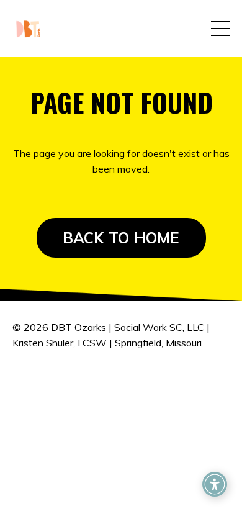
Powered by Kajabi (121, 401)
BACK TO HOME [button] (121, 237)
